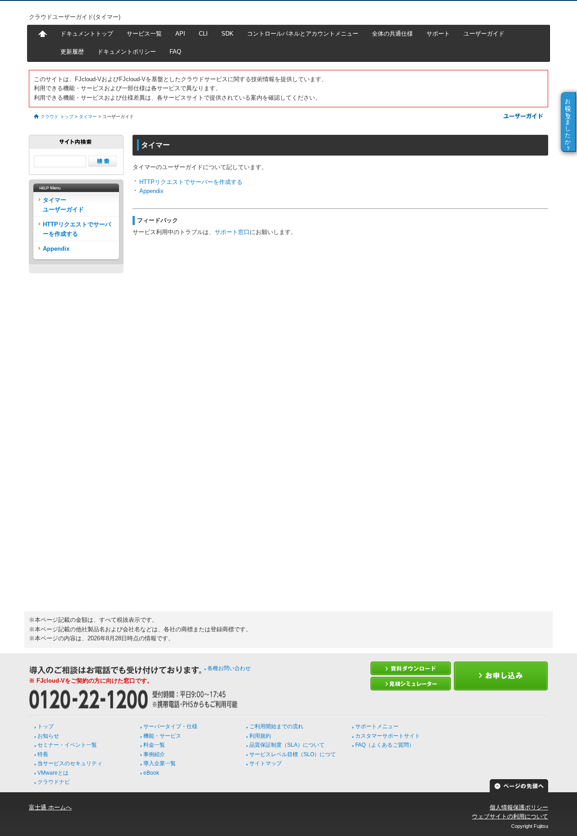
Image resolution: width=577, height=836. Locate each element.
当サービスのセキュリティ (69, 763)
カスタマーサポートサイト (387, 736)
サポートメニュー (376, 726)
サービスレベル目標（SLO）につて (292, 754)
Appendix (151, 191)
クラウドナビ (53, 782)
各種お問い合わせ (229, 668)
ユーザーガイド (483, 33)
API (180, 33)
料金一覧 (154, 745)
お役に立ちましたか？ (568, 121)
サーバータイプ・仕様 (170, 726)
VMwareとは (53, 773)
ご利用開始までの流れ (276, 726)
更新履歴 (72, 51)
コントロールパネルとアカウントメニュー (302, 33)
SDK (227, 33)
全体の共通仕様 (392, 33)
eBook (151, 773)
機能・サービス (162, 736)
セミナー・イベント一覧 (67, 745)
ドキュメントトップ (86, 33)
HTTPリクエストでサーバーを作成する (191, 182)
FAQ (175, 51)
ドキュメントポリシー (126, 51)
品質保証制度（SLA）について (287, 745)
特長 (42, 754)
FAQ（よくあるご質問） (384, 745)
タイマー (88, 116)
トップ (45, 726)
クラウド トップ (57, 116)
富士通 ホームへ (50, 807)
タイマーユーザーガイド (63, 204)
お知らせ (48, 736)
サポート (438, 33)
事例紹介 (154, 754)
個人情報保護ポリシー (519, 807)
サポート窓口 (232, 232)
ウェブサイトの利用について (510, 816)
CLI (203, 33)
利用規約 (260, 736)
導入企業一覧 (159, 763)
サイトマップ (265, 763)
